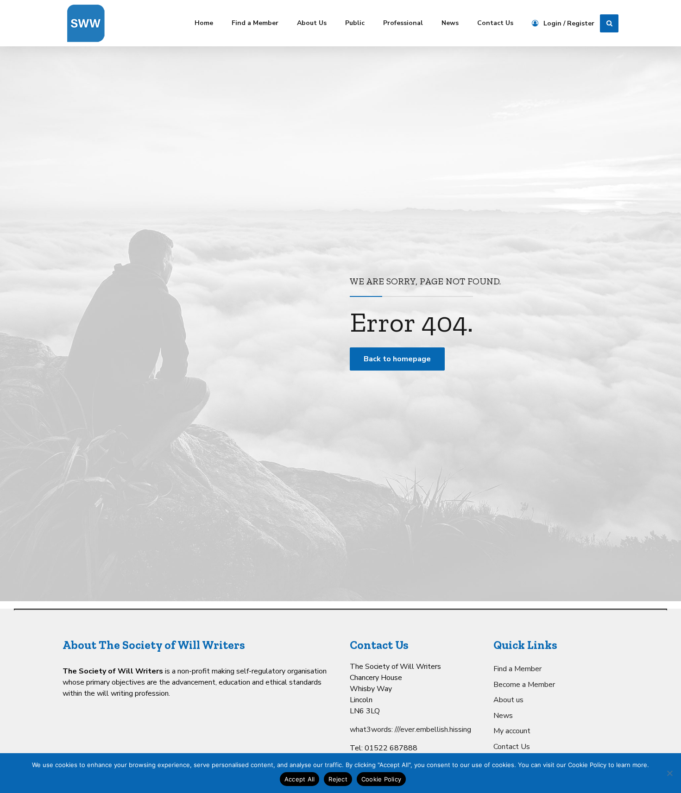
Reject (337, 779)
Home (204, 23)
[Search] (609, 23)
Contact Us (495, 23)
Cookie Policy (381, 779)
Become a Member (524, 685)
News (450, 23)
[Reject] (669, 773)
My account (511, 731)
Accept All (299, 779)
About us (508, 700)
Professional (403, 23)
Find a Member (255, 23)
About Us (312, 23)
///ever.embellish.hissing (433, 729)
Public (355, 23)
